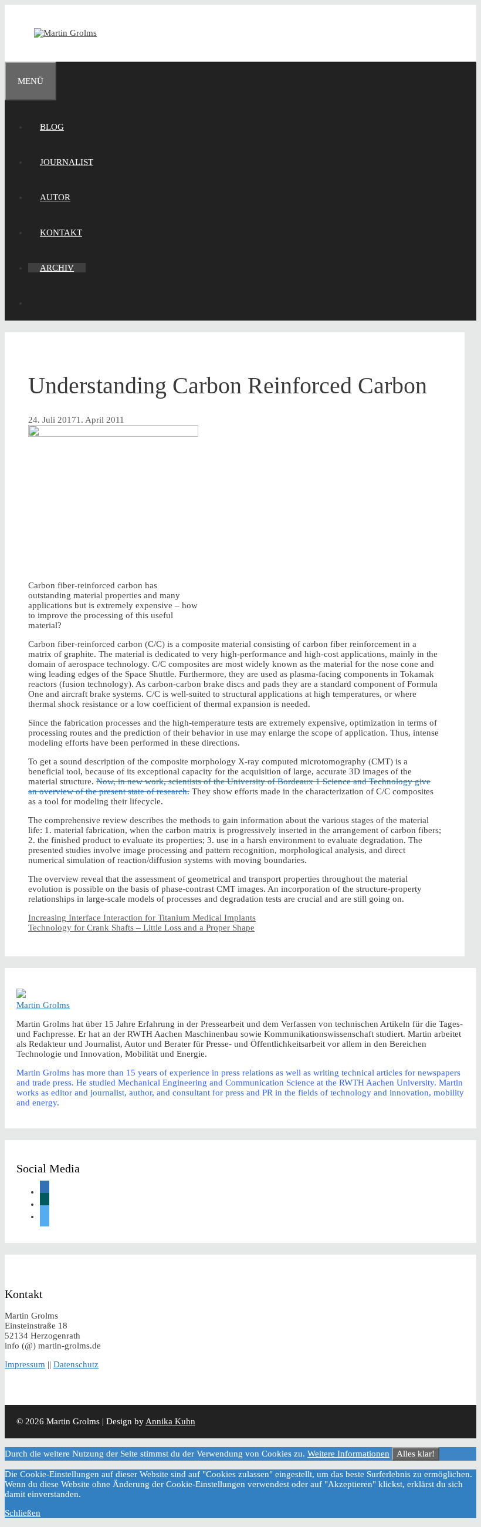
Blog (52, 127)
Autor (55, 197)
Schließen (22, 1513)
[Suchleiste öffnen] (40, 303)
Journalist (66, 162)
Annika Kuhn (170, 1421)
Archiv (57, 267)
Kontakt (61, 232)
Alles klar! (416, 1453)
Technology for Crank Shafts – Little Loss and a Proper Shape (141, 927)
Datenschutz (76, 1364)
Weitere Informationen (348, 1453)
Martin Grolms (43, 1005)
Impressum (25, 1364)
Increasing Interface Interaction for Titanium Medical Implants (142, 917)
